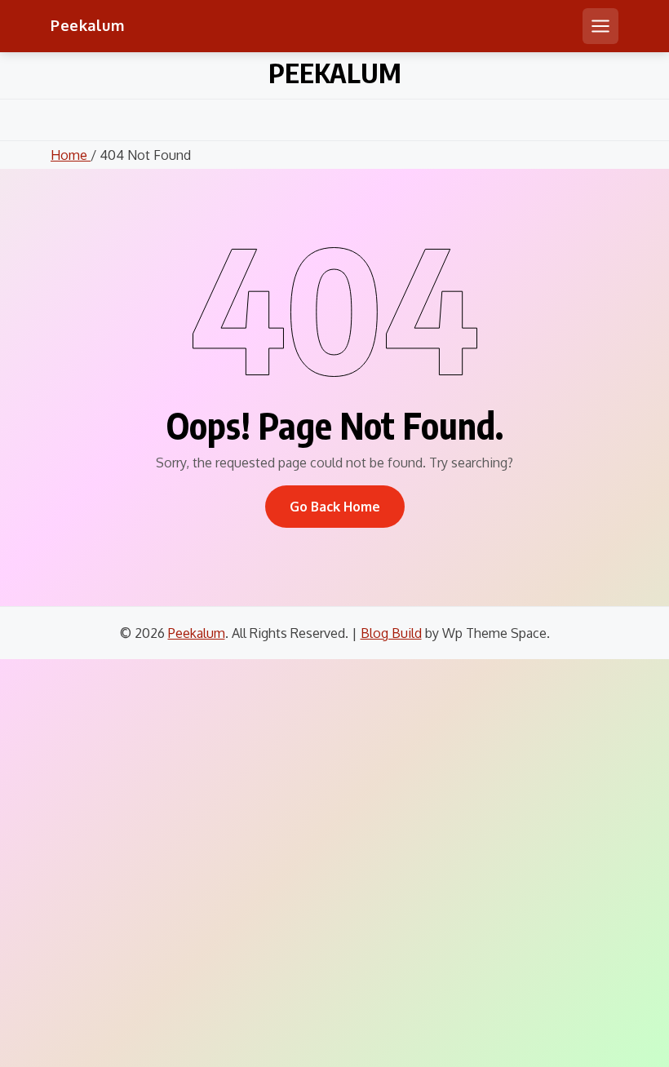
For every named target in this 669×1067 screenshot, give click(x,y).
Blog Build (391, 633)
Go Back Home (335, 506)
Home (71, 155)
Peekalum (87, 25)
